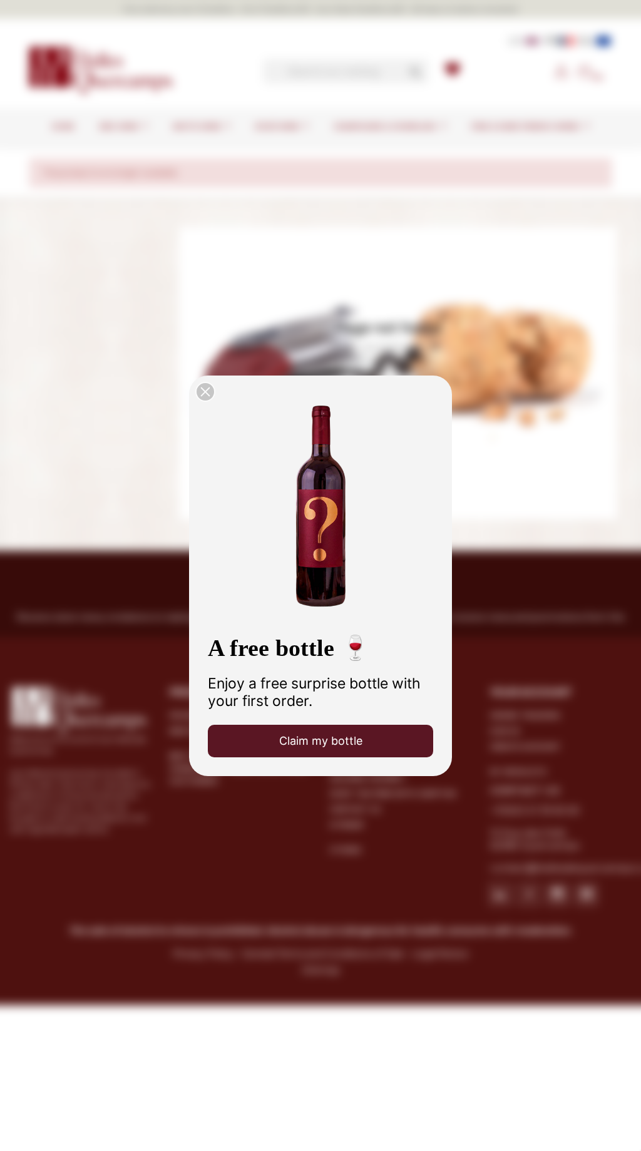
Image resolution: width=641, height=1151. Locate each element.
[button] (205, 392)
